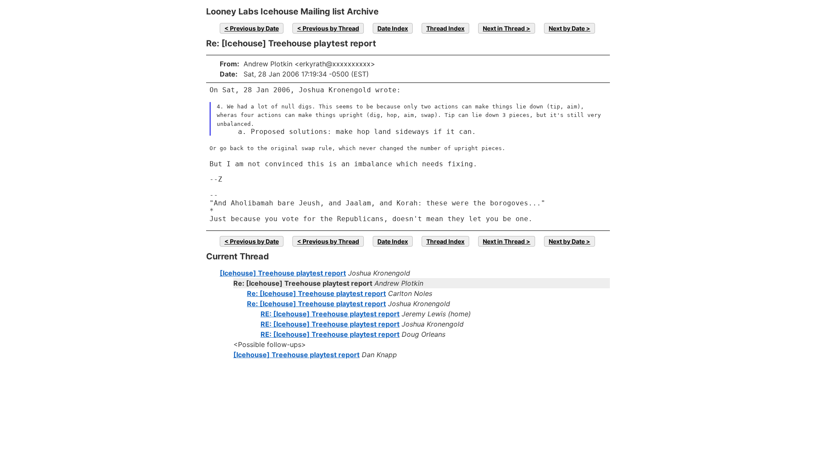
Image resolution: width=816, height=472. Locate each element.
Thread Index (445, 28)
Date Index (392, 28)
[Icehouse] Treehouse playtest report (283, 273)
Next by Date (567, 28)
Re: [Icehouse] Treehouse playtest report (316, 293)
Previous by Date (254, 28)
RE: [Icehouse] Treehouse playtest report (330, 314)
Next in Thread (504, 28)
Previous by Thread (331, 28)
